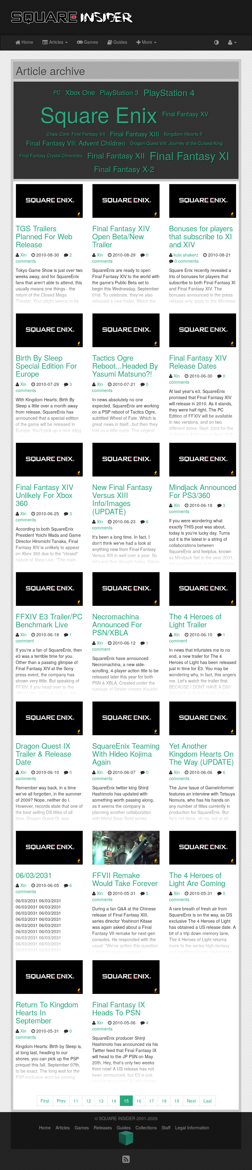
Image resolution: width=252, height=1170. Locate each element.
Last (207, 1101)
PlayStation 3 (119, 92)
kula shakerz (186, 255)
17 (151, 1101)
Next (191, 1101)
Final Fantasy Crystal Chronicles (50, 155)
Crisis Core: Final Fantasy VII (75, 134)
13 (101, 1101)
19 (176, 1101)
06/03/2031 (34, 874)
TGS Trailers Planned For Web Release (44, 236)
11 (75, 1101)
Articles (56, 42)
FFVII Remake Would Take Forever (125, 878)
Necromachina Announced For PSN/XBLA (117, 624)
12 (88, 1101)
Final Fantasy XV (185, 113)
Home (26, 42)
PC (57, 92)
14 (113, 1101)
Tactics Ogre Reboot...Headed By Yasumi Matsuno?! (125, 365)
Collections (146, 1127)
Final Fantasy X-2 (124, 168)
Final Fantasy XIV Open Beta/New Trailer (121, 236)
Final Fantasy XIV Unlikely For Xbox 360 (44, 494)
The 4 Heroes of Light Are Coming (197, 878)
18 (164, 1101)
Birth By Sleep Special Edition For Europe (46, 365)
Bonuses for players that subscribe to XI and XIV (201, 236)
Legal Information (192, 1127)
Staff (166, 1127)
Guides (119, 42)
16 (138, 1101)
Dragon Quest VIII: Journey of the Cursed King (176, 143)
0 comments (187, 261)
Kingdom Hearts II (183, 133)
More (147, 42)
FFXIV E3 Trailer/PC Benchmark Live (49, 620)
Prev (61, 1101)
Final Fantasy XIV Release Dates (198, 361)
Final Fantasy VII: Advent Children (75, 143)
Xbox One (80, 92)
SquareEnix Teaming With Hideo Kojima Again (125, 753)
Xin (23, 255)
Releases (103, 1127)
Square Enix (98, 114)
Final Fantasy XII (116, 155)
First (45, 1101)
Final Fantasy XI (189, 155)
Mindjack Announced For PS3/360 (202, 490)
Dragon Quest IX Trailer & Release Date (43, 753)
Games (90, 42)
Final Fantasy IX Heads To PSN (118, 1008)
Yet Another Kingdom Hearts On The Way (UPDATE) (201, 753)
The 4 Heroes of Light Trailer (195, 620)
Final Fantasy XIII (134, 133)
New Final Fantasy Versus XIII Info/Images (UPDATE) (122, 498)
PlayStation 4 (169, 92)
